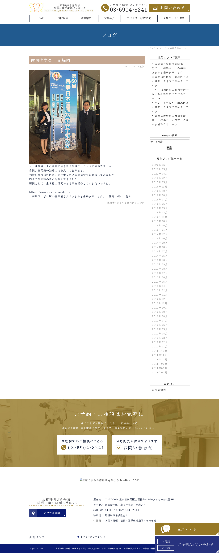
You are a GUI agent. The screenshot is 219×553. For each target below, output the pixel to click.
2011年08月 (160, 368)
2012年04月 (160, 333)
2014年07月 (160, 251)
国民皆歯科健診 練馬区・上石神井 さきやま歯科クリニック (170, 81)
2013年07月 (160, 273)
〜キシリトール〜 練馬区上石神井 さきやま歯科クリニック (170, 107)
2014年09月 (160, 242)
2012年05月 (160, 329)
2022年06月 (160, 165)
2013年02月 (160, 290)
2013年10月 (160, 260)
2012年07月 (160, 320)
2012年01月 (160, 346)
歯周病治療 (159, 389)
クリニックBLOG (173, 18)
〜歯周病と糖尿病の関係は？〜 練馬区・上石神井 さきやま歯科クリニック (170, 68)
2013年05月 (160, 281)
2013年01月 (160, 294)
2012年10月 (160, 307)
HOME (41, 18)
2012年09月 (160, 312)
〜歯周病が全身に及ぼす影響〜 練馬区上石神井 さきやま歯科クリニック (170, 120)
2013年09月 (160, 264)
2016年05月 (160, 208)
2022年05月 (160, 169)
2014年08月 (160, 247)
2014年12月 (160, 234)
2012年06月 (160, 325)
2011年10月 (160, 359)
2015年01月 (160, 229)
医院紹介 (63, 18)
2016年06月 (160, 204)
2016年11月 (160, 186)
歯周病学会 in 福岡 (51, 60)
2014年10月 (160, 238)
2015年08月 (160, 221)
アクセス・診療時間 (139, 18)
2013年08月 (160, 268)
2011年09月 (160, 363)
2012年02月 (160, 342)
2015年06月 (160, 225)
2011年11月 (159, 355)
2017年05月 (160, 182)
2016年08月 (160, 195)
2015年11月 (160, 217)
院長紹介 (109, 18)
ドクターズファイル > (93, 537)
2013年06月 (160, 277)
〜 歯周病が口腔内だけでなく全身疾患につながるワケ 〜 (170, 94)
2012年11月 (160, 303)
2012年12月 (160, 299)
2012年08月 (160, 316)
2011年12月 (160, 351)
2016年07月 (160, 199)
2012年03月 (160, 338)
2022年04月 (160, 173)
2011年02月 (160, 372)
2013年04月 (160, 286)
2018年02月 (160, 178)
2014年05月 (160, 255)
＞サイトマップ (37, 549)
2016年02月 (160, 212)
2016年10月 (160, 191)
